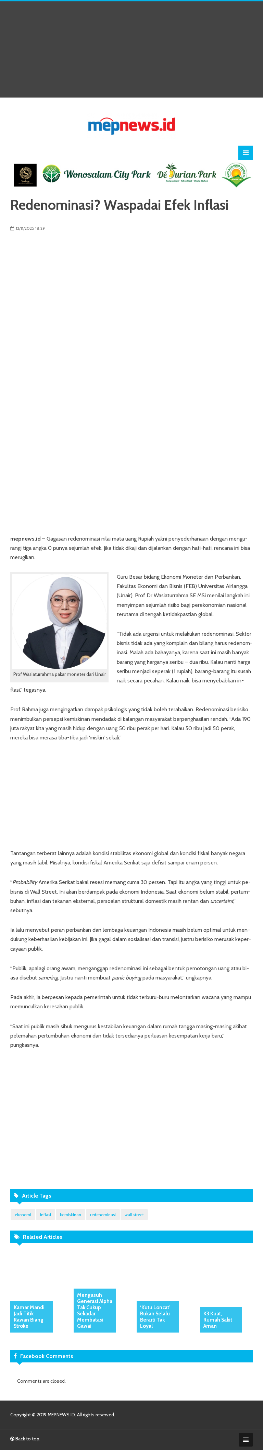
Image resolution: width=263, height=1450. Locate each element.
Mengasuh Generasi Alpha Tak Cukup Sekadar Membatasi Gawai (94, 1310)
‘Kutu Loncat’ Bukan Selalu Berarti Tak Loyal (155, 1316)
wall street (134, 1214)
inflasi (45, 1214)
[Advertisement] (131, 49)
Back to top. (27, 1439)
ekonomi (23, 1214)
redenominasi (103, 1214)
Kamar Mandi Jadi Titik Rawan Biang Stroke (29, 1316)
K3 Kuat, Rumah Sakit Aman (217, 1320)
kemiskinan (70, 1214)
